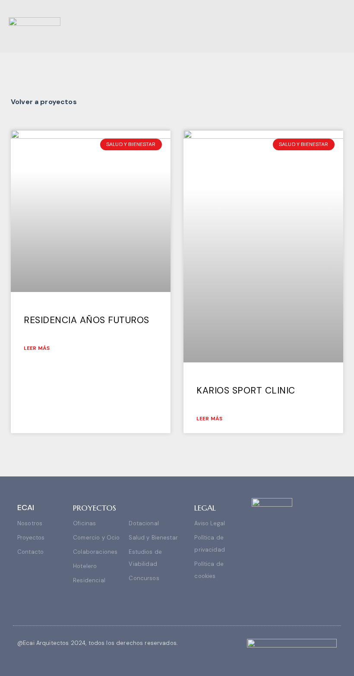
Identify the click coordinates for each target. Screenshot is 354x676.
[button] (339, 26)
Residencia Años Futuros (86, 320)
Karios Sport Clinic (245, 390)
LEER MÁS (37, 348)
